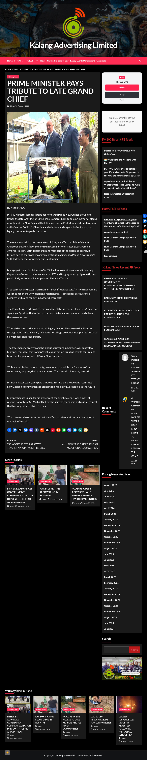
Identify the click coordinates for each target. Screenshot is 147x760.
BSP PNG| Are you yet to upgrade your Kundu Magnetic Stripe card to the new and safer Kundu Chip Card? (122, 172)
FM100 (17, 61)
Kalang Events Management (82, 61)
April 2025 (109, 571)
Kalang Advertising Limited (73, 45)
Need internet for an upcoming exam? (119, 195)
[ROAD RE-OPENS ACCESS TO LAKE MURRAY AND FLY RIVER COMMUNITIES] (85, 475)
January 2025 (111, 588)
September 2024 (112, 611)
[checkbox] (7, 752)
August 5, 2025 (23, 106)
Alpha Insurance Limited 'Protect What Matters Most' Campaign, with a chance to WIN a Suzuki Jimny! (122, 184)
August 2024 (110, 617)
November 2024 (112, 600)
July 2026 (109, 491)
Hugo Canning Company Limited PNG (120, 239)
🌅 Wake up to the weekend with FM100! (120, 161)
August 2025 (110, 548)
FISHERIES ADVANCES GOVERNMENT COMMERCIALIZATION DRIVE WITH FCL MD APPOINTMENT (20, 495)
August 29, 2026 (24, 506)
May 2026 (109, 502)
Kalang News (13, 77)
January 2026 (111, 519)
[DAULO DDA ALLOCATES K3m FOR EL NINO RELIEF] (101, 704)
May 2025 (109, 565)
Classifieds (101, 61)
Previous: (26, 444)
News (42, 61)
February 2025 (111, 582)
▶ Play (122, 87)
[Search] (140, 60)
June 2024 (109, 628)
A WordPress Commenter (137, 402)
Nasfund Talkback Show (57, 61)
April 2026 (109, 508)
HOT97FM (30, 61)
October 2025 (111, 537)
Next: (80, 444)
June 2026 (109, 496)
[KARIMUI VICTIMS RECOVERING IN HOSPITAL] (52, 475)
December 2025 (112, 525)
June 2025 (109, 560)
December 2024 (112, 594)
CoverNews (83, 755)
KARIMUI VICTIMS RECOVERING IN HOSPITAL (49, 492)
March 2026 (110, 514)
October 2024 (111, 605)
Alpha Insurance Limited (116, 232)
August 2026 (110, 485)
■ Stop (122, 95)
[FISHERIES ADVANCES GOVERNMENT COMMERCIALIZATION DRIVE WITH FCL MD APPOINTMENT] (20, 475)
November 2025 (112, 531)
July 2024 (109, 623)
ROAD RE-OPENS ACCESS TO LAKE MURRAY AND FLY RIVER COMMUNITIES (121, 314)
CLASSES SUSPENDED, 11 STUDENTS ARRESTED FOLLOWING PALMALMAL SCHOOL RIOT (122, 342)
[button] (9, 430)
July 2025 (109, 554)
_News (12, 106)
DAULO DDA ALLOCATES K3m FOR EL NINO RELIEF (121, 328)
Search (106, 639)
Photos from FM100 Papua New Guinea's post (119, 152)
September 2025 (112, 542)
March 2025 (110, 577)
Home (10, 61)
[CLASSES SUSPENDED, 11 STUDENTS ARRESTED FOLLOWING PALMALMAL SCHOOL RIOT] (129, 704)
